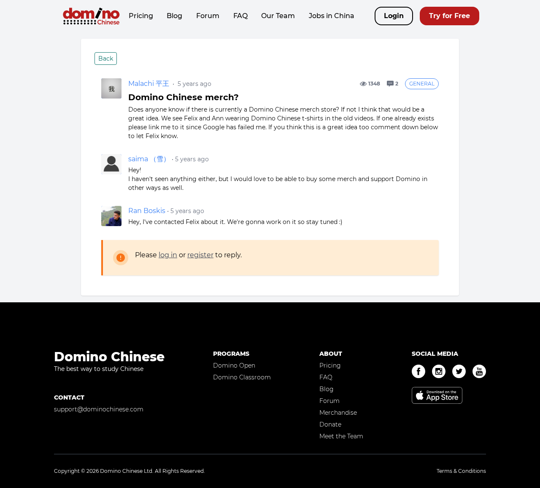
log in (168, 255)
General (422, 83)
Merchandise (338, 412)
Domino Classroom (242, 377)
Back (105, 58)
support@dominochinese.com (98, 409)
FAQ (240, 16)
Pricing (141, 16)
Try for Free (449, 16)
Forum (207, 16)
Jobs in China (331, 16)
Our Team (278, 16)
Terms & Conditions (461, 471)
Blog (174, 16)
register (200, 255)
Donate (330, 424)
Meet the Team (341, 436)
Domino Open (234, 365)
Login (394, 16)
